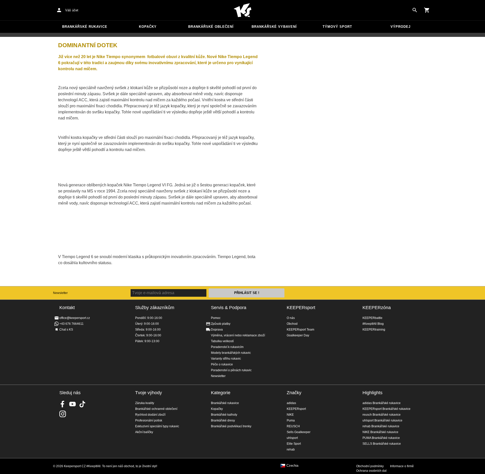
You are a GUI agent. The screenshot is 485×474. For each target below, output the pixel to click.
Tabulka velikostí (222, 341)
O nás (291, 318)
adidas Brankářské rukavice (381, 403)
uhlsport (292, 438)
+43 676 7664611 (71, 324)
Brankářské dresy (223, 420)
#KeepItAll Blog (373, 324)
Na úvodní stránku (242, 10)
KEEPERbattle (372, 318)
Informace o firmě (402, 466)
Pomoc (216, 318)
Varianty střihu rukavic (226, 358)
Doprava (217, 329)
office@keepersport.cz (74, 318)
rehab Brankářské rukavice (380, 426)
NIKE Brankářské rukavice (380, 432)
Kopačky (148, 27)
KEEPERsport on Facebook (62, 404)
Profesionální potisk (148, 420)
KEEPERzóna (376, 307)
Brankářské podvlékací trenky (231, 426)
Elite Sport (294, 443)
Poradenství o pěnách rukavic (231, 370)
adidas (291, 403)
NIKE (290, 414)
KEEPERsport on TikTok (82, 404)
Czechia (292, 465)
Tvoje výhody (148, 392)
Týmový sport (337, 27)
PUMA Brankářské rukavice (381, 438)
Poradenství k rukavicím (227, 347)
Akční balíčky (144, 432)
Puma (291, 420)
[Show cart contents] (427, 10)
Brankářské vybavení (274, 27)
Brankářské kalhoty (224, 414)
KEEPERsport (301, 307)
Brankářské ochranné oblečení (156, 409)
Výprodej (400, 27)
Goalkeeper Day (298, 335)
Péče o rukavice (222, 364)
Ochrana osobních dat (371, 470)
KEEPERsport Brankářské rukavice (386, 409)
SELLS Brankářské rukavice (381, 443)
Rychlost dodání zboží (150, 414)
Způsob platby (220, 324)
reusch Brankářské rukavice (381, 414)
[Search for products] (415, 10)
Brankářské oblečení (211, 27)
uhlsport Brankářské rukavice (382, 420)
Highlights (372, 392)
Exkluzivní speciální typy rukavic (157, 426)
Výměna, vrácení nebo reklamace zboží (238, 335)
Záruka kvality (144, 403)
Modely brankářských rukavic (231, 353)
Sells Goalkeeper (298, 432)
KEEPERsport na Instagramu (62, 414)
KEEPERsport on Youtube (72, 404)
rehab (291, 449)
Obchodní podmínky (370, 466)
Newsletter (60, 293)
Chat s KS (66, 329)
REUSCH (293, 426)
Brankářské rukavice (84, 27)
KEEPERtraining (373, 329)
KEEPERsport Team (300, 329)
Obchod (292, 324)
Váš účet (71, 10)
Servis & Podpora (228, 307)
